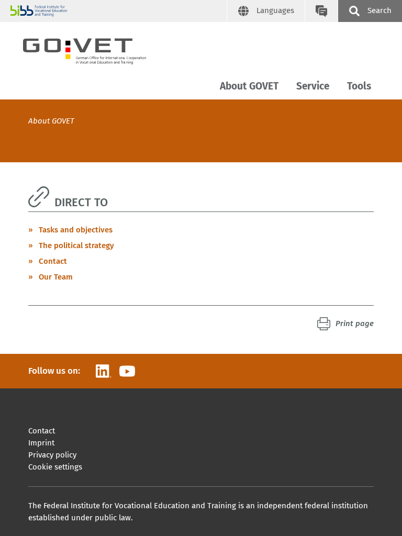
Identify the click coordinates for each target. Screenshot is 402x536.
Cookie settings (55, 467)
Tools (359, 86)
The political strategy (76, 245)
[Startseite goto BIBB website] (118, 11)
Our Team (56, 277)
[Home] (93, 49)
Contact (53, 261)
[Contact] (321, 11)
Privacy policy (52, 455)
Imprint (41, 443)
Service (312, 86)
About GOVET (249, 86)
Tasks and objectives (76, 229)
